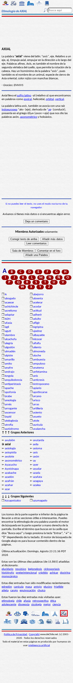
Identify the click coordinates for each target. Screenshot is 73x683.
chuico (41, 590)
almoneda (39, 351)
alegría (9, 343)
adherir (37, 314)
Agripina (38, 327)
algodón (10, 347)
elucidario (7, 569)
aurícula (38, 424)
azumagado (40, 500)
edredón (7, 586)
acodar (37, 306)
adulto (37, 319)
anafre (9, 367)
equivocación (28, 590)
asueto (37, 416)
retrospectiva (40, 601)
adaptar (9, 314)
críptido (43, 572)
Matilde (58, 586)
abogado (10, 298)
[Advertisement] (36, 32)
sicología (36, 604)
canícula (19, 586)
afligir (36, 323)
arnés (8, 404)
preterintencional (26, 572)
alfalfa (37, 343)
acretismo (11, 310)
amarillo (10, 359)
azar (7, 489)
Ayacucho (11, 464)
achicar (54, 572)
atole (36, 420)
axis (35, 452)
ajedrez (37, 331)
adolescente (9, 604)
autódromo (12, 429)
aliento (37, 347)
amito (8, 363)
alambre (10, 335)
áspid (8, 416)
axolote (9, 456)
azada (36, 473)
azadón (9, 477)
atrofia (9, 424)
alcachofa (10, 339)
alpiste (9, 355)
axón (36, 456)
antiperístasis (13, 384)
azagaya (38, 481)
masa (28, 586)
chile (19, 601)
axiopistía (10, 452)
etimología (8, 601)
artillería (38, 408)
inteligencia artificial (39, 645)
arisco (36, 400)
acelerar (38, 302)
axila (35, 444)
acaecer (9, 302)
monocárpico (10, 576)
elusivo (48, 586)
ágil (7, 327)
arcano (37, 396)
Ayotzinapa (12, 468)
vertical (59, 99)
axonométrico (28, 117)
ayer (35, 464)
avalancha (39, 429)
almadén (10, 351)
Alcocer (37, 339)
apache (9, 388)
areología (10, 400)
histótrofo (8, 572)
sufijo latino (24, 95)
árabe (8, 396)
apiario (37, 388)
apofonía (10, 392)
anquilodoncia (13, 380)
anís (35, 376)
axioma (37, 448)
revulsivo (20, 569)
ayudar (37, 468)
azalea (37, 485)
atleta (5, 590)
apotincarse (40, 392)
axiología (10, 448)
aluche (37, 355)
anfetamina (40, 371)
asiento (37, 412)
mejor (47, 604)
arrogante (11, 408)
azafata (37, 477)
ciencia (57, 604)
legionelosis (35, 569)
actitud (37, 310)
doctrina (65, 572)
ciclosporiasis (52, 569)
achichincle (11, 306)
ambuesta (39, 359)
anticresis (38, 380)
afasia (8, 323)
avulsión (10, 440)
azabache (10, 473)
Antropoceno (41, 384)
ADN (8, 319)
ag (49, 109)
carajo (14, 590)
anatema (38, 367)
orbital (50, 99)
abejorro (38, 294)
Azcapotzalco (13, 500)
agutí (8, 331)
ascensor (10, 412)
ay (34, 460)
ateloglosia (11, 420)
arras (36, 404)
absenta (38, 298)
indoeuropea (9, 109)
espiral (28, 99)
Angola (9, 376)
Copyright (34, 634)
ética (53, 601)
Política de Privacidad (16, 634)
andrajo (9, 371)
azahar (9, 485)
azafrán (9, 481)
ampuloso (39, 363)
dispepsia (23, 604)
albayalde (39, 335)
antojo (38, 586)
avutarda (38, 440)
